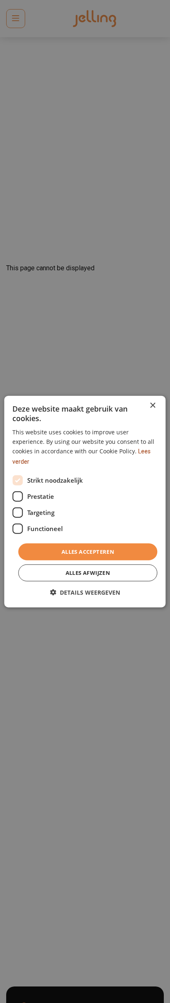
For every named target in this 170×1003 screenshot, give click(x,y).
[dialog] (84, 501)
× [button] (152, 405)
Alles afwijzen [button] (88, 573)
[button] (85, 592)
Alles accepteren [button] (87, 551)
